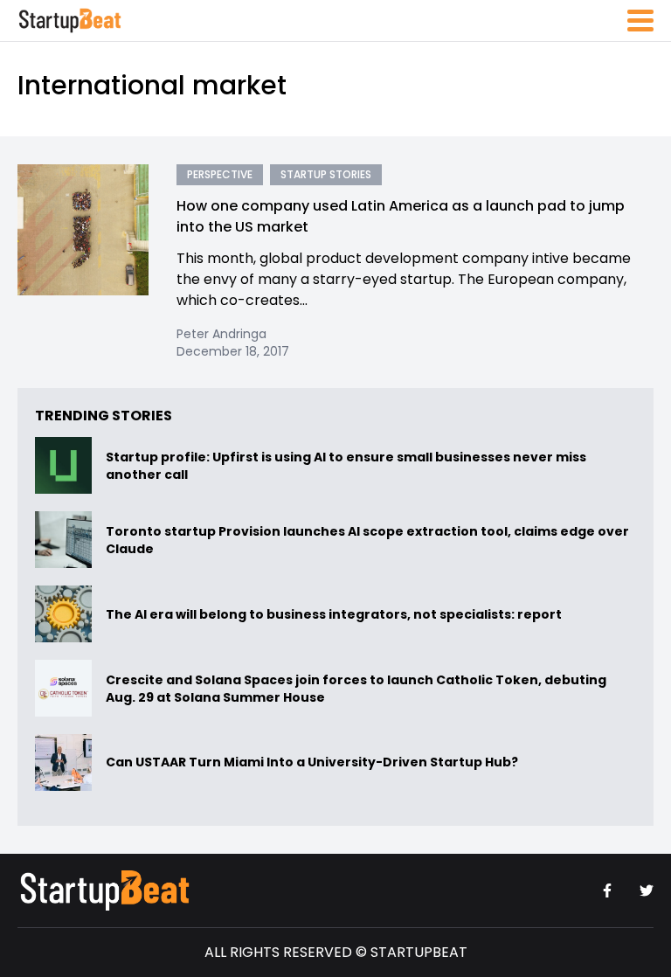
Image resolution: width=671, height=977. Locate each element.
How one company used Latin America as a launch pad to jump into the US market (400, 216)
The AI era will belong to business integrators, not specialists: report (334, 614)
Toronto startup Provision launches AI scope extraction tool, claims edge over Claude (367, 540)
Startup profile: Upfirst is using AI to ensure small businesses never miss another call (346, 465)
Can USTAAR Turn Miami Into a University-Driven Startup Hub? (312, 763)
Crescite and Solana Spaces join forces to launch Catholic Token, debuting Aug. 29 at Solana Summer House (356, 688)
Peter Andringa (221, 334)
